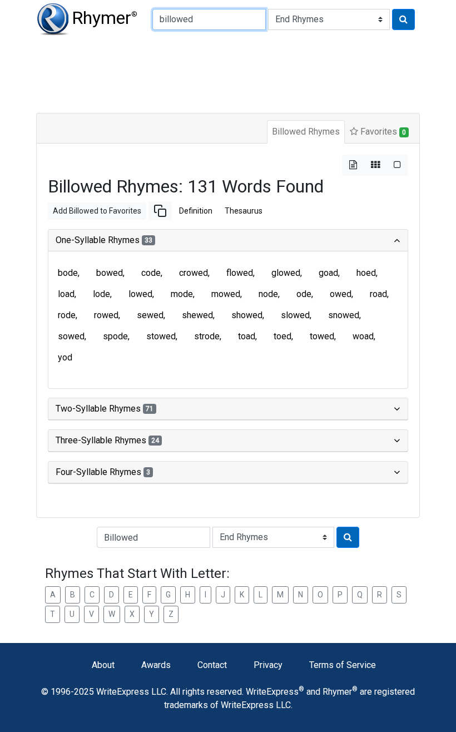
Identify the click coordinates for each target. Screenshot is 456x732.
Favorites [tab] (382, 131)
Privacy (268, 665)
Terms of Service (342, 665)
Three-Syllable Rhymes (107, 440)
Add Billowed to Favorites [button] (97, 210)
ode (303, 294)
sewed (150, 315)
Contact (212, 665)
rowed (106, 315)
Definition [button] (195, 210)
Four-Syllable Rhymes (103, 472)
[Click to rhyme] (403, 19)
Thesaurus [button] (243, 210)
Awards (156, 665)
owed (340, 294)
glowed (285, 273)
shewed (197, 315)
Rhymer (104, 17)
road (378, 294)
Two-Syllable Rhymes (104, 408)
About (103, 665)
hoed (366, 273)
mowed (225, 294)
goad (328, 273)
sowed (71, 336)
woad (363, 336)
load (66, 294)
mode (182, 294)
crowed (193, 273)
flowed (239, 273)
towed (322, 336)
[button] (160, 210)
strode (207, 336)
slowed (295, 315)
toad (246, 336)
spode (115, 336)
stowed (161, 336)
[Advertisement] (228, 72)
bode (68, 273)
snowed (343, 315)
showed (246, 315)
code (151, 273)
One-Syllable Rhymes (104, 240)
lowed (140, 294)
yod (65, 357)
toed (282, 336)
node (268, 294)
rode (67, 315)
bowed (109, 273)
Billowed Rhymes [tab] (306, 131)
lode (101, 294)
